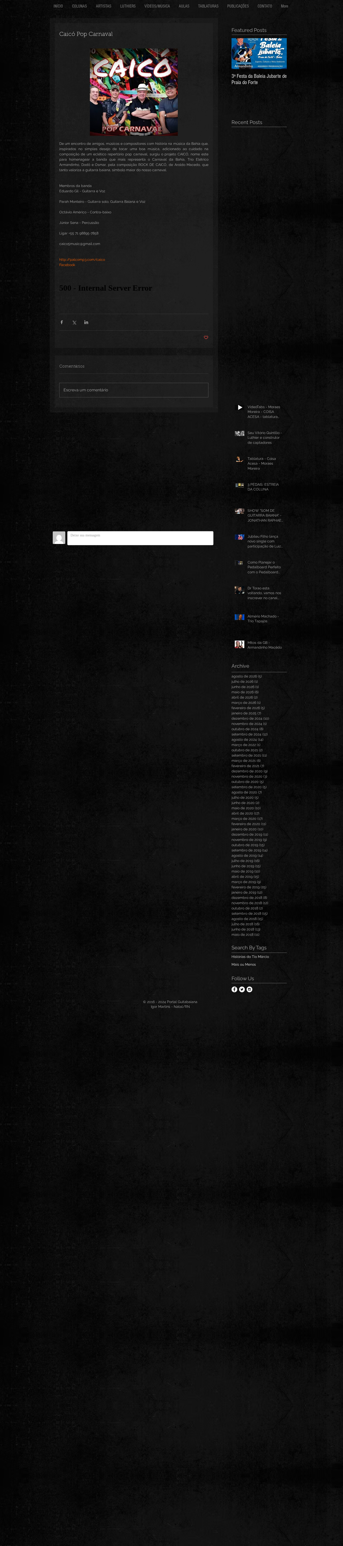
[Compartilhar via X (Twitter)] (74, 322)
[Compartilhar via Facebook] (61, 322)
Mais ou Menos (244, 964)
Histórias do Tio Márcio (250, 957)
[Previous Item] (239, 53)
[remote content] (133, 288)
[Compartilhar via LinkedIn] (86, 322)
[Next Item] (278, 53)
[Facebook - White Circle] (234, 989)
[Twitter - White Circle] (242, 989)
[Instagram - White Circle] (249, 989)
